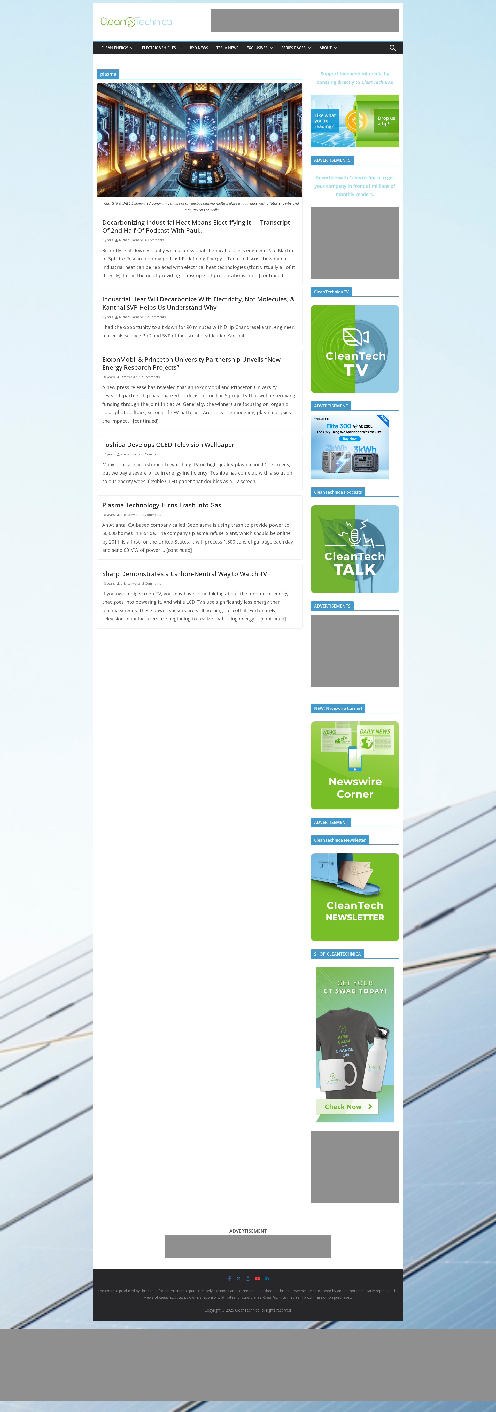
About (326, 47)
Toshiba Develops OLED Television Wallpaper (168, 444)
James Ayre (129, 377)
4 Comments (151, 515)
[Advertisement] (305, 20)
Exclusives (257, 47)
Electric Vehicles (159, 47)
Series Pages (294, 47)
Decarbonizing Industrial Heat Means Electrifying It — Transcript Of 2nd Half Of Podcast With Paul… (196, 226)
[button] (131, 47)
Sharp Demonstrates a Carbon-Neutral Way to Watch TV (184, 573)
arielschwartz (130, 454)
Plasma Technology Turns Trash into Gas (161, 505)
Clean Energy (114, 47)
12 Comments (155, 317)
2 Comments (151, 583)
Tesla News (227, 47)
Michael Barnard (131, 240)
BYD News (199, 47)
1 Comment (150, 454)
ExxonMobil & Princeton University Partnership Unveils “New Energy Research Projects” (191, 363)
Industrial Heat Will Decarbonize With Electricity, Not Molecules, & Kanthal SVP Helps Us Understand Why (198, 303)
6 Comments (154, 240)
